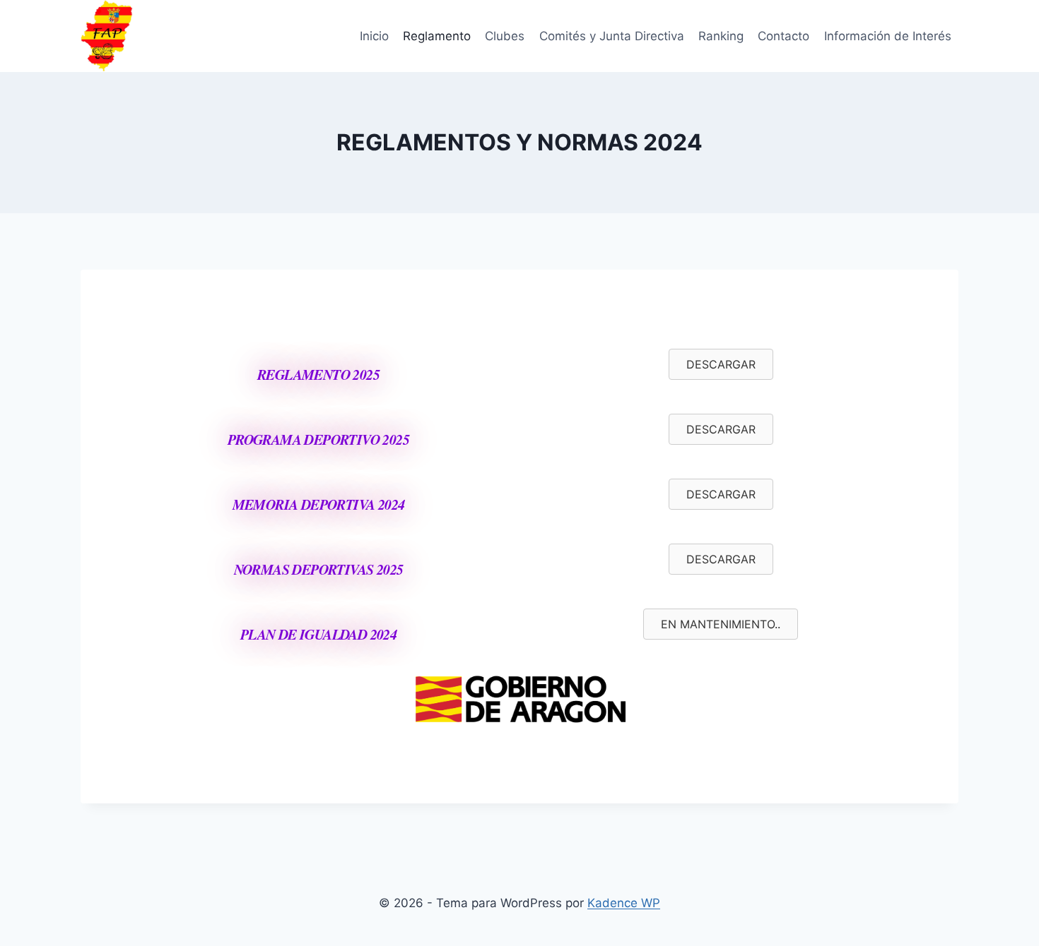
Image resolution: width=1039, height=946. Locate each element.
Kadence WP (623, 903)
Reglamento (437, 36)
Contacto (783, 36)
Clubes (504, 36)
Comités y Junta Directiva (611, 36)
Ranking (721, 36)
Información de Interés (887, 36)
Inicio (374, 36)
